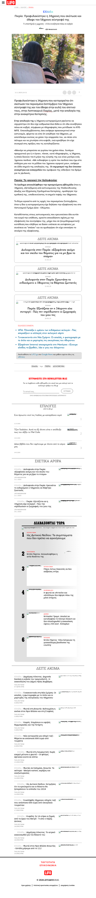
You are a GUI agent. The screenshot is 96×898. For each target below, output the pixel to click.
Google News (47, 354)
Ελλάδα (31, 7)
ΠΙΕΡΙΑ (47, 366)
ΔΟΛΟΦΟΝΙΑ (58, 366)
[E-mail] (74, 93)
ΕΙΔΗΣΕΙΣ (23, 7)
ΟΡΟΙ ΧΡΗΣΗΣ (34, 395)
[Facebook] (77, 80)
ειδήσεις (21, 357)
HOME (16, 7)
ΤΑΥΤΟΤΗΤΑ (48, 862)
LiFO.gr (35, 354)
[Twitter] (81, 80)
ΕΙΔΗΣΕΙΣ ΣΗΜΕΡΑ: (26, 325)
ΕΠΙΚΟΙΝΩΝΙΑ (48, 865)
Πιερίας (47, 110)
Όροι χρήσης (26, 885)
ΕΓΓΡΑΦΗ (67, 391)
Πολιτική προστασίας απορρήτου (46, 885)
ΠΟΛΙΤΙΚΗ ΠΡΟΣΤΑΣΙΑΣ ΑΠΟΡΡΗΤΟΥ (54, 395)
